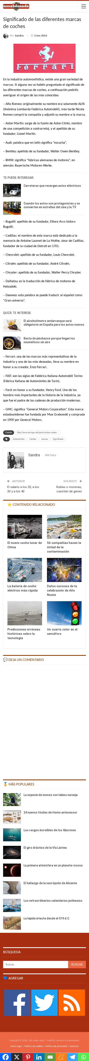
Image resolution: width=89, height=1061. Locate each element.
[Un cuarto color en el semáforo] (64, 613)
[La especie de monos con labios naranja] (12, 799)
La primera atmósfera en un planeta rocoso (53, 865)
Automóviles (19, 439)
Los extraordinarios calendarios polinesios (53, 900)
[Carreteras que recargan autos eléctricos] (12, 190)
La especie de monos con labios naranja (51, 795)
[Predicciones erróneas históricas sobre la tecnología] (24, 613)
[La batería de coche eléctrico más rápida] (24, 570)
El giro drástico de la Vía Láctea (45, 847)
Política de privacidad (56, 1046)
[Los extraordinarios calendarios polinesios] (12, 905)
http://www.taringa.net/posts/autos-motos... (38, 432)
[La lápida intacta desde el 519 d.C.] (12, 923)
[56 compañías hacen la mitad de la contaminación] (64, 527)
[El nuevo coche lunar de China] (24, 527)
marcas (44, 439)
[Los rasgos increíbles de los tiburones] (12, 835)
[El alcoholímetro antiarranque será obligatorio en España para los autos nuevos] (12, 325)
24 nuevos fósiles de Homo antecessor (50, 812)
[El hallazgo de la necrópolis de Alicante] (12, 887)
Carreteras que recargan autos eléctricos (52, 185)
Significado (58, 439)
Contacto (74, 1046)
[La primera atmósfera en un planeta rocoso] (12, 870)
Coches (32, 439)
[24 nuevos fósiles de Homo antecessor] (12, 817)
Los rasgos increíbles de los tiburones (50, 830)
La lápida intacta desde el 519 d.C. (47, 918)
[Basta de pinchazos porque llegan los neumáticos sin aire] (12, 343)
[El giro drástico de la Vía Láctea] (12, 852)
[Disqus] (44, 720)
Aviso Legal (16, 1046)
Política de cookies (33, 1046)
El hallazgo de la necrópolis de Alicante (50, 883)
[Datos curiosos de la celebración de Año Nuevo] (64, 570)
